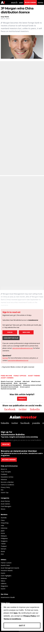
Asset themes (34, 376)
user (21, 2)
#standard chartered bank (9, 387)
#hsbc (16, 383)
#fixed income (35, 381)
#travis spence (25, 387)
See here (5, 358)
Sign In (9, 332)
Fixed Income (6, 376)
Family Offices (20, 376)
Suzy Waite (5, 17)
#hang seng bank (6, 383)
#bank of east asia (7, 381)
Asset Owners (7, 378)
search (14, 2)
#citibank (18, 381)
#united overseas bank (8, 389)
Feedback (22, 398)
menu (40, 2)
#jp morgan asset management (11, 385)
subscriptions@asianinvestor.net (22, 348)
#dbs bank (26, 381)
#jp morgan (23, 383)
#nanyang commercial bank (32, 385)
